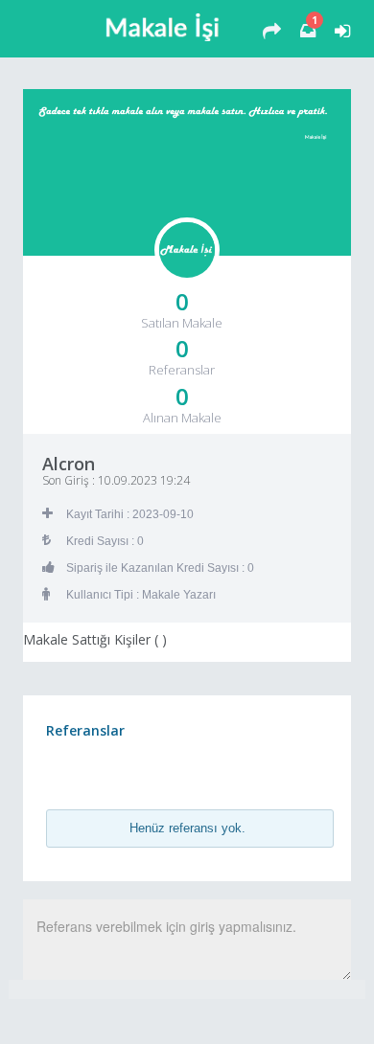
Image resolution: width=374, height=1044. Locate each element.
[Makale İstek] (272, 31)
